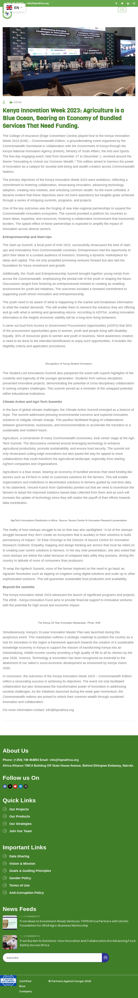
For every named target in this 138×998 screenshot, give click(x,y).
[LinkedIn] (128, 3)
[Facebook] (116, 3)
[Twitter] (122, 3)
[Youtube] (15, 786)
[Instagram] (134, 3)
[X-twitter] (10, 786)
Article (17, 102)
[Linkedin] (20, 786)
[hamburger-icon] (122, 9)
